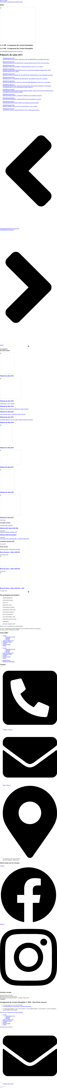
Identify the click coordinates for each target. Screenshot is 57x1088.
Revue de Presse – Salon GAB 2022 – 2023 (12, 588)
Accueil (1, 51)
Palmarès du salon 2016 (7, 492)
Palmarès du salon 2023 (7, 406)
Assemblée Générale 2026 (7, 541)
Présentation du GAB (10, 636)
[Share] (2, 1086)
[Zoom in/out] (4, 1086)
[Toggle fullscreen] (3, 1086)
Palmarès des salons (8, 51)
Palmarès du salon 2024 (7, 401)
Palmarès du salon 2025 (7, 375)
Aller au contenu (3, 0)
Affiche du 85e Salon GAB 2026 (9, 528)
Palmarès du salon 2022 (7, 411)
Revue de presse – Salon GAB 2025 (10, 552)
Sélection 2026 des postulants (8, 534)
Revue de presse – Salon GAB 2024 (10, 568)
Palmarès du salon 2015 (7, 517)
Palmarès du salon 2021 (7, 417)
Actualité (5, 643)
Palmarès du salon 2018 (7, 447)
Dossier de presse (6, 644)
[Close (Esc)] (0, 1086)
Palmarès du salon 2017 (7, 467)
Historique (8, 638)
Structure (8, 639)
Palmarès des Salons (7, 641)
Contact (4, 645)
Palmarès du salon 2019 (7, 422)
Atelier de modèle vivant (8, 640)
